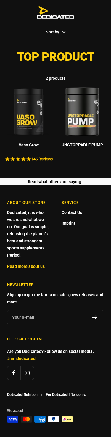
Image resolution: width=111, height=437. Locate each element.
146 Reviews (42, 158)
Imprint (68, 223)
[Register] (94, 317)
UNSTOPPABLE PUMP (82, 145)
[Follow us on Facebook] (13, 373)
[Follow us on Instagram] (27, 373)
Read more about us (26, 266)
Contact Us (72, 212)
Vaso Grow (29, 145)
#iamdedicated (21, 358)
